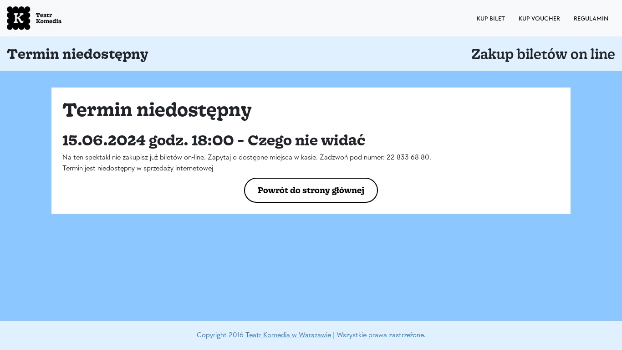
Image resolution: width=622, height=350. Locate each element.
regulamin (591, 18)
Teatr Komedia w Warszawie (288, 335)
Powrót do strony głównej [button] (311, 190)
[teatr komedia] (54, 18)
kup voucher (539, 18)
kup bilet (491, 18)
